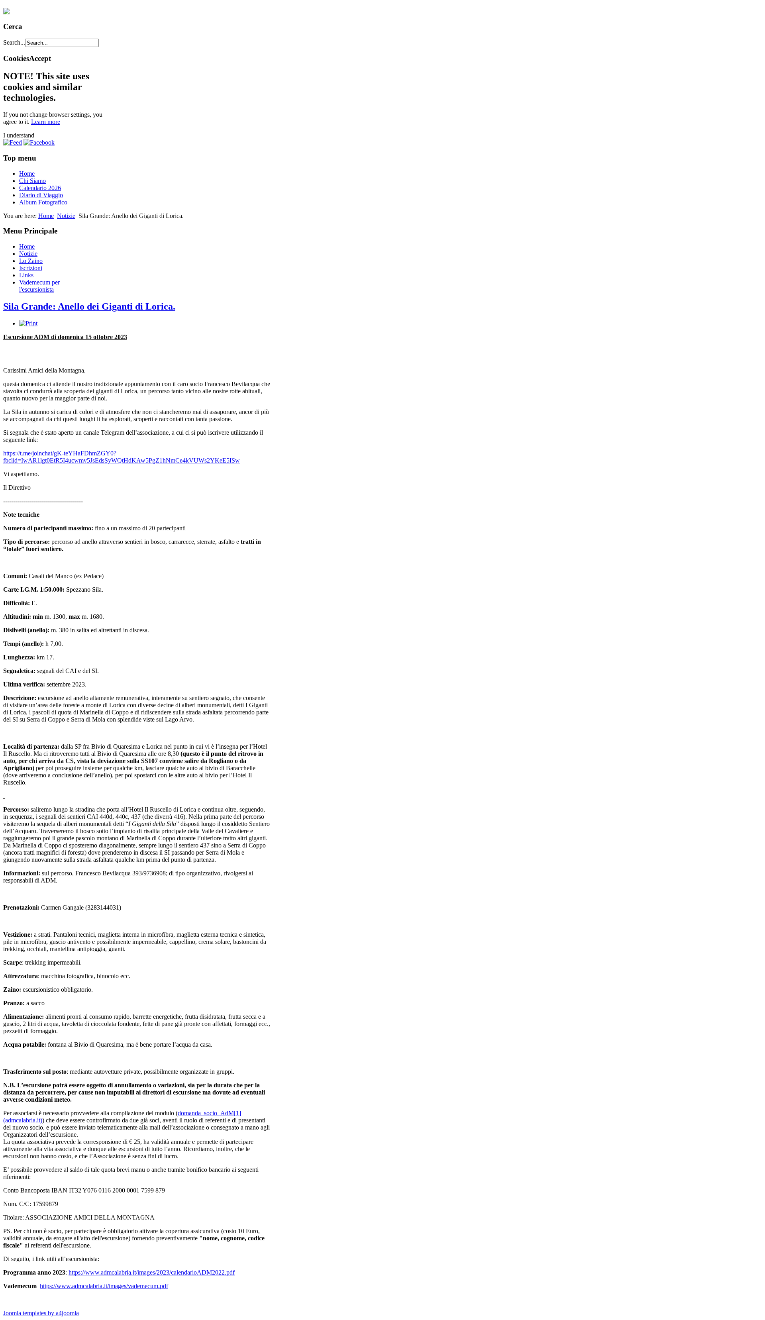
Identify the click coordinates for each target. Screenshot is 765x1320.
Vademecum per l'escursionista (39, 286)
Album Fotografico (43, 202)
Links (26, 275)
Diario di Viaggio (41, 195)
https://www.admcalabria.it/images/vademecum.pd (103, 1286)
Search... (14, 42)
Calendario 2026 (40, 187)
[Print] (28, 323)
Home (27, 173)
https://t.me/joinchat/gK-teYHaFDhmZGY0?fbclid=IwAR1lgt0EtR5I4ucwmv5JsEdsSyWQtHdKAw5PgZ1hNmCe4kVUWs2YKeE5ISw (121, 457)
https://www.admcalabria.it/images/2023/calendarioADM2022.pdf (152, 1272)
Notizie (66, 215)
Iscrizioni (30, 268)
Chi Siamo (32, 180)
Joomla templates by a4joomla (41, 1313)
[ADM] (6, 11)
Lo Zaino (31, 260)
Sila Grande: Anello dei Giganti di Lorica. (89, 306)
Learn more (45, 121)
